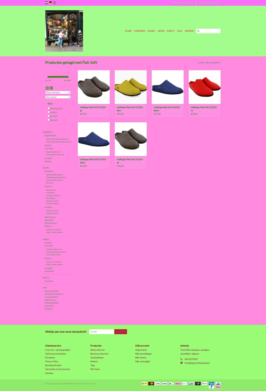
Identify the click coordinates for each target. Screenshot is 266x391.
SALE (179, 31)
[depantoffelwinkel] (70, 31)
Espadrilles (49, 220)
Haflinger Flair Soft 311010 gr (93, 109)
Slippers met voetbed (53, 230)
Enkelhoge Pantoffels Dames (56, 177)
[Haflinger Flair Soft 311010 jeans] (167, 87)
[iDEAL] (144, 383)
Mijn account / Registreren (210, 3)
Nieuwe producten (99, 353)
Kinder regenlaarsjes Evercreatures (58, 142)
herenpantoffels (51, 297)
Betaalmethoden (53, 365)
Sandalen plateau (52, 213)
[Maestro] (197, 383)
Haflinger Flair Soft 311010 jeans (167, 109)
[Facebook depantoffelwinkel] (185, 331)
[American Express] (211, 383)
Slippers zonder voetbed (54, 232)
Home (128, 31)
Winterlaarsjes (51, 223)
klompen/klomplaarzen (54, 294)
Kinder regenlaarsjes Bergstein (57, 139)
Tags (207, 62)
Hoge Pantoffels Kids (53, 152)
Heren (161, 31)
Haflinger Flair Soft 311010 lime (130, 109)
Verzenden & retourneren (57, 369)
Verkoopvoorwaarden (55, 353)
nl (46, 3)
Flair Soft (216, 62)
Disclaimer (50, 357)
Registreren (141, 349)
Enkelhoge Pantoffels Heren (56, 252)
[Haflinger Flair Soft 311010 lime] (131, 87)
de (50, 3)
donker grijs (56, 108)
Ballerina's (50, 183)
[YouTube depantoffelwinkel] (207, 331)
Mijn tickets (141, 357)
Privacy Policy (51, 361)
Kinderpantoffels (52, 303)
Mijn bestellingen (143, 353)
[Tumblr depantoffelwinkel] (212, 331)
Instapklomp (50, 193)
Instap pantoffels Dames (54, 180)
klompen (48, 145)
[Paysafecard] (184, 383)
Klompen (48, 186)
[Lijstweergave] (51, 88)
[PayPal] (211, 387)
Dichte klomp (50, 198)
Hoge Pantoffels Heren (54, 249)
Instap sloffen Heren (53, 254)
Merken (189, 31)
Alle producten (97, 349)
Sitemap (49, 373)
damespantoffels (51, 291)
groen (54, 116)
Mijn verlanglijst (142, 361)
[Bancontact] (171, 383)
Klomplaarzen (51, 190)
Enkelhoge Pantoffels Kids (55, 155)
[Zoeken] (198, 30)
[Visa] (157, 383)
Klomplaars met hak (53, 195)
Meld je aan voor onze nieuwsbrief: (66, 331)
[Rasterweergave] (47, 88)
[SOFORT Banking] (177, 383)
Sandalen (48, 158)
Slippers (48, 161)
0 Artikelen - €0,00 (184, 3)
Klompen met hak (52, 201)
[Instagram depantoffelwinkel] (218, 331)
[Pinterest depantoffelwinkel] (202, 331)
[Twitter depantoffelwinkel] (191, 331)
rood (53, 112)
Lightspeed (90, 383)
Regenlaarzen (50, 135)
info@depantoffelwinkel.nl (197, 363)
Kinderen (139, 31)
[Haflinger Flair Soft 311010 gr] (94, 87)
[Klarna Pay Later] (218, 387)
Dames (151, 31)
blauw (53, 120)
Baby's (171, 31)
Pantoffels (49, 148)
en (54, 3)
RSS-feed (94, 369)
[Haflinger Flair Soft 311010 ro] (204, 87)
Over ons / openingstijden (57, 349)
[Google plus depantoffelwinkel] (196, 331)
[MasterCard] (150, 383)
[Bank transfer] (164, 383)
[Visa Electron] (190, 383)
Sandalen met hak (52, 211)
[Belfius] (204, 383)
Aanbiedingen (97, 357)
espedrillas (49, 271)
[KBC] (217, 383)
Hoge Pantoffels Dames (54, 175)
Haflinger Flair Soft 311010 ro (204, 109)
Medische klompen (52, 203)
